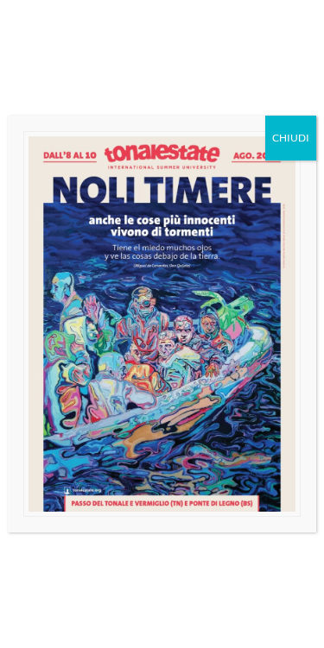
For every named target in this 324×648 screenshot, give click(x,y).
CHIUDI (290, 137)
